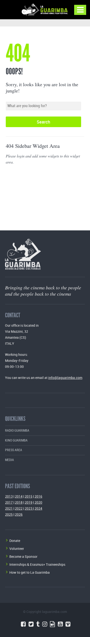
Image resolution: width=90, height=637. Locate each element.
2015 (28, 496)
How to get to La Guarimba (29, 572)
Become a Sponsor (23, 556)
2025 (9, 514)
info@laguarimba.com (65, 377)
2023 (29, 508)
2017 (9, 502)
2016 (38, 496)
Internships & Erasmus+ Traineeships (37, 564)
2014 (19, 496)
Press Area (13, 450)
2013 (9, 496)
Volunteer (16, 548)
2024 (38, 508)
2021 (9, 508)
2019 (28, 502)
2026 (19, 514)
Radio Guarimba (17, 430)
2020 (38, 502)
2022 (19, 508)
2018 (19, 502)
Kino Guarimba (16, 440)
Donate (14, 540)
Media (9, 460)
